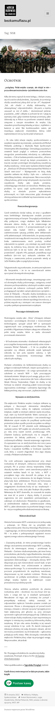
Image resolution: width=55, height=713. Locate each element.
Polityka (35, 694)
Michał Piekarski (21, 700)
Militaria (27, 694)
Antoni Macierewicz (29, 697)
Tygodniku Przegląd (32, 665)
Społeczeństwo (10, 697)
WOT (14, 702)
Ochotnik (12, 80)
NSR (31, 700)
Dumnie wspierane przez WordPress (19, 709)
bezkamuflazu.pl (17, 20)
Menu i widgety (48, 16)
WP (18, 702)
